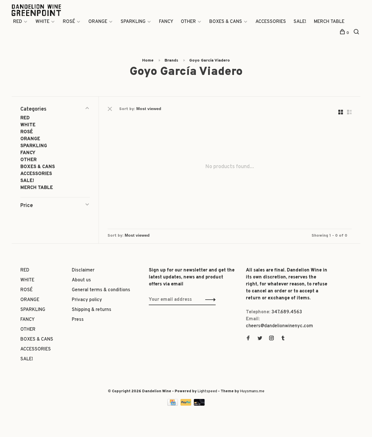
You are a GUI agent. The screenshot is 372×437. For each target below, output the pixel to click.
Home (147, 60)
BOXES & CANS (225, 22)
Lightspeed (207, 391)
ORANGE (97, 22)
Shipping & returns (91, 310)
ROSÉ (69, 22)
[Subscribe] (209, 299)
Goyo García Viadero (209, 60)
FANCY (166, 22)
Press (78, 320)
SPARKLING (133, 22)
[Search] (357, 32)
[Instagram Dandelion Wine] (271, 339)
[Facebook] (248, 339)
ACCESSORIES (270, 22)
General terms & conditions (101, 290)
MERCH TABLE (329, 22)
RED (17, 22)
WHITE (42, 22)
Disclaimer (83, 270)
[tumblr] (283, 339)
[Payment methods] (173, 404)
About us (81, 280)
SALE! (300, 22)
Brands (171, 60)
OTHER (188, 22)
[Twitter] (259, 339)
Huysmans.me (252, 391)
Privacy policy (87, 300)
